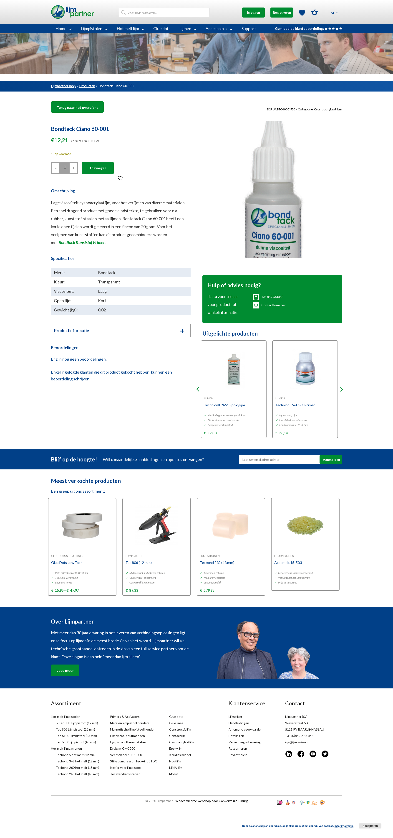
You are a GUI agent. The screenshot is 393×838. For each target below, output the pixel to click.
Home (60, 28)
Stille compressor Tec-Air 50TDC (133, 761)
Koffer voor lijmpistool (125, 767)
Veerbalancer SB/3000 (126, 755)
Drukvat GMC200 (122, 748)
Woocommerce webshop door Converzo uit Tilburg (211, 801)
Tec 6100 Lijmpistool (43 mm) (76, 736)
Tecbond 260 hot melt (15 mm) (77, 767)
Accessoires (216, 28)
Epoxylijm (175, 748)
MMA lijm (175, 767)
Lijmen (185, 28)
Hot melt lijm (128, 28)
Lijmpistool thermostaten (128, 742)
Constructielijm (180, 729)
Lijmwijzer (235, 716)
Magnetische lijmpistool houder (132, 729)
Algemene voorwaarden (245, 729)
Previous (197, 389)
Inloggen (253, 12)
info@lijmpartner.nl (297, 742)
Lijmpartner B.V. (296, 716)
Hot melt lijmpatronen (66, 748)
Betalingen (236, 736)
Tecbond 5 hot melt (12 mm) (76, 755)
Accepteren (370, 826)
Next (341, 389)
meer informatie (344, 826)
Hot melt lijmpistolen (65, 716)
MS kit (173, 774)
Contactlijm (177, 736)
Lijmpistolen (91, 28)
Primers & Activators (125, 716)
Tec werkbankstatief (125, 774)
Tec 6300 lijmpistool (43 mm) (76, 742)
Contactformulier (273, 305)
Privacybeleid (238, 755)
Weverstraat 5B (296, 723)
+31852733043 (272, 297)
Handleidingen (239, 723)
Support (249, 28)
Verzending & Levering (245, 742)
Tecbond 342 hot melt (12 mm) (77, 761)
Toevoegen (97, 168)
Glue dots (161, 28)
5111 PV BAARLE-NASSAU (304, 729)
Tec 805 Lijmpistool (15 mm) (75, 729)
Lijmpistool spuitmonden (127, 736)
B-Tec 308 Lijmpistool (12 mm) (77, 723)
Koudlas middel (180, 755)
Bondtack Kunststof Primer (82, 242)
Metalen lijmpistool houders (129, 723)
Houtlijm (175, 761)
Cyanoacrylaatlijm (181, 742)
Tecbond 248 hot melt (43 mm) (77, 774)
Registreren (282, 12)
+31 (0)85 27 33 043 (299, 736)
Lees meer (65, 670)
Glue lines (176, 723)
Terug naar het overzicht (77, 107)
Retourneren (238, 748)
